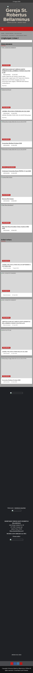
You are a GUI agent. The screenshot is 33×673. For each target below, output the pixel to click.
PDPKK (4, 167)
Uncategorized (6, 260)
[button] (2, 29)
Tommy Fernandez (7, 268)
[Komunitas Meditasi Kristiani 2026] (16, 131)
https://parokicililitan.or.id (16, 531)
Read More (4, 85)
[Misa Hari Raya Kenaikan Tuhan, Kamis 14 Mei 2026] (16, 214)
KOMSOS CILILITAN (20, 508)
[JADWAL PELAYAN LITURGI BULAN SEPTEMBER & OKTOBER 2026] (16, 252)
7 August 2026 (16, 268)
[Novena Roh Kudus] (16, 186)
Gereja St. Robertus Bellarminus (16, 15)
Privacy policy (16, 536)
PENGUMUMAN (6, 65)
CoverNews (17, 670)
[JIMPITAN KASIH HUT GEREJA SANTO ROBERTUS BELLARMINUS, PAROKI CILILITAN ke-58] (16, 57)
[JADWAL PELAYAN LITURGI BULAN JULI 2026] (16, 99)
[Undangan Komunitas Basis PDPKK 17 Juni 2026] (16, 159)
